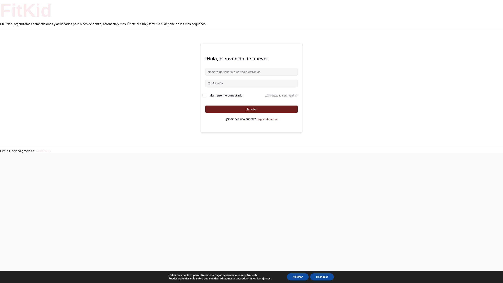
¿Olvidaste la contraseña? (281, 95)
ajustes (266, 278)
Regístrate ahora (267, 119)
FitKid (26, 10)
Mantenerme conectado (225, 95)
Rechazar (322, 277)
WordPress (43, 151)
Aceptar (298, 277)
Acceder (251, 109)
